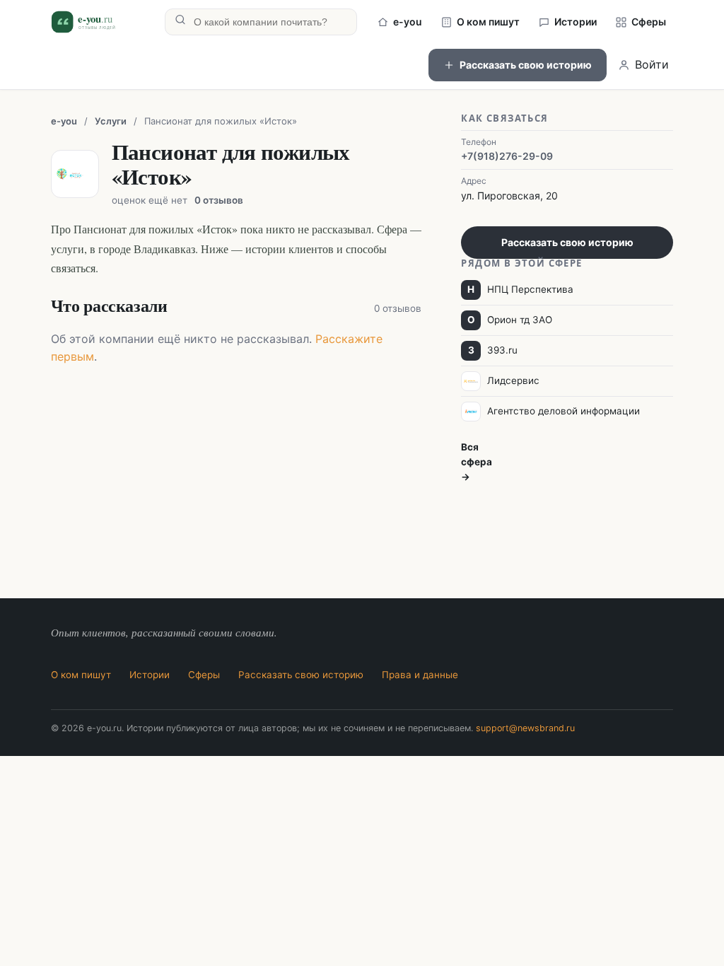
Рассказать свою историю (526, 65)
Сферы (648, 22)
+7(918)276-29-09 (507, 156)
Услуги (111, 121)
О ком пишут (488, 22)
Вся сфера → (476, 461)
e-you (407, 22)
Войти (652, 64)
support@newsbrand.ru (525, 728)
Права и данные (420, 674)
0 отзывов (218, 200)
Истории (575, 22)
